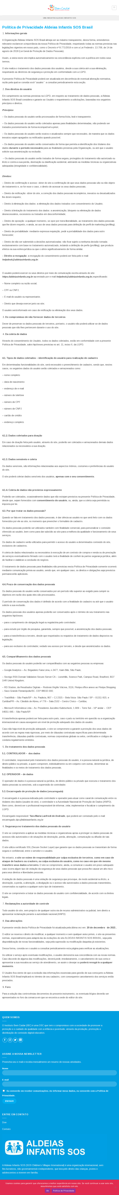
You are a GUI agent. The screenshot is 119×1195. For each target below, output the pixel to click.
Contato (6, 1129)
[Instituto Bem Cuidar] (59, 7)
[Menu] (114, 7)
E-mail (5, 1080)
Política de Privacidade (63, 1190)
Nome (5, 1068)
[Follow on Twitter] (15, 1040)
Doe (4, 1122)
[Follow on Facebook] (4, 1040)
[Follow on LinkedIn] (20, 1040)
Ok (47, 1190)
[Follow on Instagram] (10, 1040)
